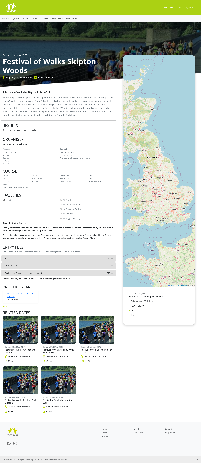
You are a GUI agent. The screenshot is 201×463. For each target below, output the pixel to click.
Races (164, 7)
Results (172, 7)
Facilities (33, 18)
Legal (196, 460)
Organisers (189, 7)
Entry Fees (43, 18)
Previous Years (56, 18)
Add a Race (138, 432)
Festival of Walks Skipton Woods (20, 295)
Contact (168, 429)
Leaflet (172, 286)
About (180, 7)
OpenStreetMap (182, 286)
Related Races (71, 18)
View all (6, 306)
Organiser (15, 18)
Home (104, 429)
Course (24, 18)
